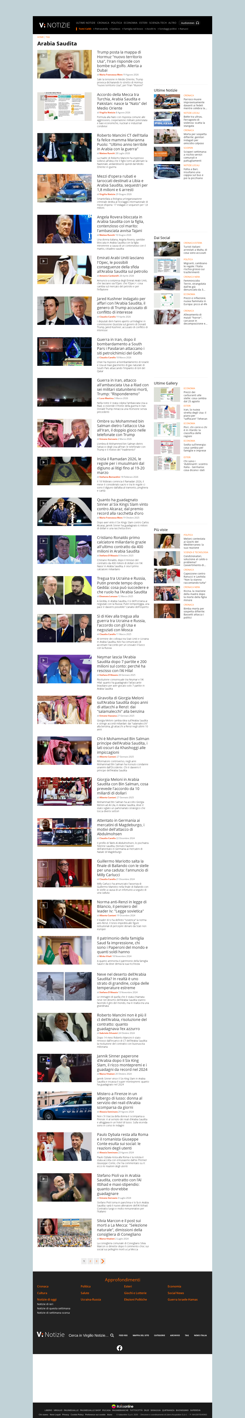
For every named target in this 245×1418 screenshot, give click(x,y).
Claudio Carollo (107, 316)
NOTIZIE (58, 25)
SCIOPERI (188, 148)
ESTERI (143, 23)
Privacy (65, 1415)
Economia (174, 1286)
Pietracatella (101, 28)
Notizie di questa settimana (53, 1308)
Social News (176, 1293)
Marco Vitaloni (107, 1073)
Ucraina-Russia (91, 1299)
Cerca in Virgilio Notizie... (89, 1335)
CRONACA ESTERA (193, 243)
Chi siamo (43, 1415)
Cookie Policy (77, 1415)
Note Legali (55, 1415)
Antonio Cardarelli (109, 275)
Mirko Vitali (105, 956)
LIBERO (48, 1410)
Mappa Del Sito (141, 1335)
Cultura (42, 1293)
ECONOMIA (130, 23)
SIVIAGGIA (155, 1410)
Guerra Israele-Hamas (183, 1299)
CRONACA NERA (192, 277)
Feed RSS (123, 1335)
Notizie (55, 1334)
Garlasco (115, 28)
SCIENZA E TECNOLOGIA (196, 552)
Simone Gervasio (108, 439)
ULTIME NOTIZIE (85, 23)
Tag (187, 1335)
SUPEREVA (195, 1410)
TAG (48, 37)
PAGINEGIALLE (71, 1410)
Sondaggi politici (168, 28)
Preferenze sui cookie (95, 1415)
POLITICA (116, 23)
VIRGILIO (58, 1410)
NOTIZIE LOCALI (191, 113)
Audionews (187, 23)
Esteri (128, 1286)
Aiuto (109, 1415)
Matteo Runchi (107, 153)
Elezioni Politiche (135, 1299)
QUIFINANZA (168, 1410)
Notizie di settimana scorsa (53, 1312)
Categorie (159, 1335)
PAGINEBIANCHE (120, 1410)
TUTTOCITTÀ (136, 1410)
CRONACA (103, 23)
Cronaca (42, 1286)
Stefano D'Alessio (108, 555)
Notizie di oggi (46, 1299)
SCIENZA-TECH (158, 23)
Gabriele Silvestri (108, 1033)
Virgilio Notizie (107, 112)
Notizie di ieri (45, 1304)
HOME (40, 37)
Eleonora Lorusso (108, 596)
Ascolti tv (151, 28)
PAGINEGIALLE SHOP (90, 1410)
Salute (85, 1293)
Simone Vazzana (108, 715)
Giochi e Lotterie (135, 1293)
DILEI (146, 1410)
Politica (86, 1286)
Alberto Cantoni (107, 756)
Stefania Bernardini (109, 476)
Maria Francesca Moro (110, 74)
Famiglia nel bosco (133, 28)
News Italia (200, 1335)
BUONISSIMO (182, 1410)
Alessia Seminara (108, 1111)
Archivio (175, 1335)
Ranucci (184, 28)
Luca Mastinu (106, 398)
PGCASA (106, 1410)
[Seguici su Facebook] (119, 1349)
